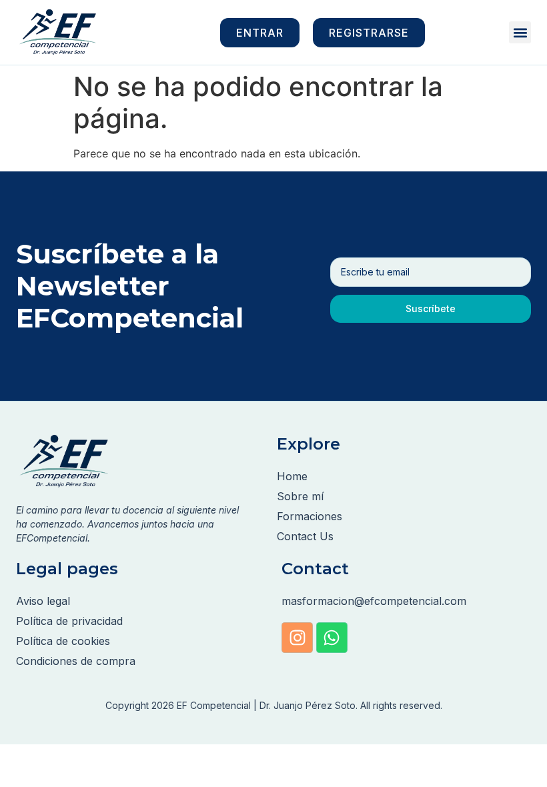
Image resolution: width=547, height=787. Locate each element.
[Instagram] (297, 638)
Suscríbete (431, 308)
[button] (520, 32)
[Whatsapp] (332, 638)
